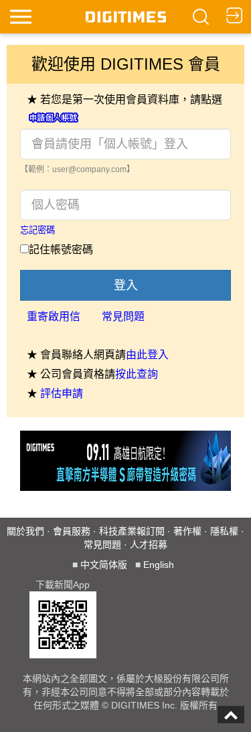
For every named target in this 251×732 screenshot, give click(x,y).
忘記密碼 (37, 230)
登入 (126, 285)
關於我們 (25, 531)
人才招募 (148, 544)
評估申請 (61, 393)
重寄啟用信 (53, 316)
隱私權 (224, 531)
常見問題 (123, 316)
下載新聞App (62, 584)
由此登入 (147, 354)
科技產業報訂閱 (132, 531)
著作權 (187, 531)
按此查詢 (136, 374)
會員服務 (71, 531)
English (158, 564)
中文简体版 (103, 564)
